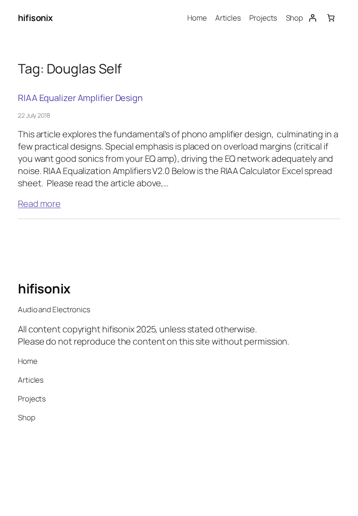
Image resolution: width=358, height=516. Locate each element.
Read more (39, 203)
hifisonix (35, 18)
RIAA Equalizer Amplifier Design (80, 98)
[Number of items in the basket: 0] (331, 18)
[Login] (312, 18)
